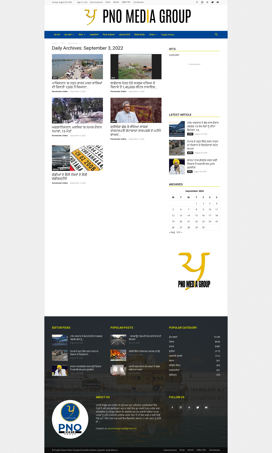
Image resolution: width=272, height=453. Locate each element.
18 (216, 215)
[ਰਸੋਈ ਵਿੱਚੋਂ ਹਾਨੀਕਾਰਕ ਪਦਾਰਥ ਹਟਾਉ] (118, 355)
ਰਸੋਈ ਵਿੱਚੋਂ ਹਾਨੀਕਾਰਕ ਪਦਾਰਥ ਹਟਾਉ (144, 351)
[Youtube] (217, 2)
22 (196, 221)
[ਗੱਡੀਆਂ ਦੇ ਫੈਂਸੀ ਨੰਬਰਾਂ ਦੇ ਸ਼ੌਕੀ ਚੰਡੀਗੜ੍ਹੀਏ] (77, 158)
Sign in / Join (82, 2)
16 (203, 215)
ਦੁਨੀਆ (55, 78)
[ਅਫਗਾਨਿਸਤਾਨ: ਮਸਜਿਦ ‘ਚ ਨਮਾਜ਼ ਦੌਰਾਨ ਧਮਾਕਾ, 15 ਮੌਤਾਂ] (77, 111)
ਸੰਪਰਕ (108, 2)
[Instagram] (202, 2)
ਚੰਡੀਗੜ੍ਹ (56, 169)
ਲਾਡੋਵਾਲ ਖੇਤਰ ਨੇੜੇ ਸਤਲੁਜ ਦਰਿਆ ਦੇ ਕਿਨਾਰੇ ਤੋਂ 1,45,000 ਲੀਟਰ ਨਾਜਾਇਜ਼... (133, 85)
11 (216, 209)
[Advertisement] (194, 85)
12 (173, 215)
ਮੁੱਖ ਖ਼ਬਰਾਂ (68, 35)
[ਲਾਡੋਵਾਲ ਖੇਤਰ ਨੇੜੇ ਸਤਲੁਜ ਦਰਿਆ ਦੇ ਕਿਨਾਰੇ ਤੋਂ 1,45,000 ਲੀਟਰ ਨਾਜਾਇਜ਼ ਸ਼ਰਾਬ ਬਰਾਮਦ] (136, 66)
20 (181, 221)
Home (54, 43)
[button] (216, 34)
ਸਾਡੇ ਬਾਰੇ (116, 2)
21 (188, 221)
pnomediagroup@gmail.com (122, 428)
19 (173, 221)
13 (181, 215)
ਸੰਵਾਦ (81, 35)
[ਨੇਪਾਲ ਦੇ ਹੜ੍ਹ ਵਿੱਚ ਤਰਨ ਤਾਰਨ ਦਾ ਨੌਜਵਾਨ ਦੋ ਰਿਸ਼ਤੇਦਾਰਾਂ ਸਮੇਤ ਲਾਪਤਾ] (177, 148)
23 (203, 221)
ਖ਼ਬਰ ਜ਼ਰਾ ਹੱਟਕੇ (124, 35)
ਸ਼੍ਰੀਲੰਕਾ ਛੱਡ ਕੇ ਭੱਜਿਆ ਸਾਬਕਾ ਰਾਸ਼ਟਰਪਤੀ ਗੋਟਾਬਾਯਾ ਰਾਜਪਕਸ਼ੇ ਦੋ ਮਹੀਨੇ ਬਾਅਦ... (135, 131)
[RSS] (207, 2)
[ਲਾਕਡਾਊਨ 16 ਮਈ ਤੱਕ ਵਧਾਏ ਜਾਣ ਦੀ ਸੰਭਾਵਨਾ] (118, 340)
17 (210, 215)
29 (196, 227)
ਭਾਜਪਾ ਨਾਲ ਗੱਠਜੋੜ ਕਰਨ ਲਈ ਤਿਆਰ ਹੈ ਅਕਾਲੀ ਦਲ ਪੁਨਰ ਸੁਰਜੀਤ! (202, 164)
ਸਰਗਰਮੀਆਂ (94, 35)
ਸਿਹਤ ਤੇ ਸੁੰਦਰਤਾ (109, 35)
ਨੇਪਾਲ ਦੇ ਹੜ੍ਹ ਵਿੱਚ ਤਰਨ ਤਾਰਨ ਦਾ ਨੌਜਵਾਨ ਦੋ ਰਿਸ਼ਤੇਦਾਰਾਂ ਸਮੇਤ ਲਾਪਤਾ (202, 145)
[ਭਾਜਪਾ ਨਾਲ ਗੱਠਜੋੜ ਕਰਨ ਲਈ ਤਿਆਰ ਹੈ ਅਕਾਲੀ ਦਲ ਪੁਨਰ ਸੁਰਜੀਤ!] (177, 166)
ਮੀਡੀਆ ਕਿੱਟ (126, 2)
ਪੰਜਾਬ (113, 78)
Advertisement (96, 2)
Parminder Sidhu (60, 91)
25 (216, 221)
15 (196, 215)
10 (210, 209)
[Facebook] (197, 2)
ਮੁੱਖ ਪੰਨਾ (57, 35)
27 (181, 227)
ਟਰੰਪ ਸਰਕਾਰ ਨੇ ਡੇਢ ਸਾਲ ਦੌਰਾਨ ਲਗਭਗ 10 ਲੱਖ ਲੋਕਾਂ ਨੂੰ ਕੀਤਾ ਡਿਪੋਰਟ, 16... (203, 126)
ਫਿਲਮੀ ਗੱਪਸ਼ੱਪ (139, 35)
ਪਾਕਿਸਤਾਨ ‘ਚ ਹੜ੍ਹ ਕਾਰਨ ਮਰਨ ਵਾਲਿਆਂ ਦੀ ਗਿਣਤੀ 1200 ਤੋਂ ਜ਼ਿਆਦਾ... (77, 85)
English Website (167, 35)
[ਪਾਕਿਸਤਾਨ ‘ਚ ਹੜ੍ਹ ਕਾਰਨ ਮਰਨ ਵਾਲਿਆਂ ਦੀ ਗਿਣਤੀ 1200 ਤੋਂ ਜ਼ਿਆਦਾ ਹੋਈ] (77, 66)
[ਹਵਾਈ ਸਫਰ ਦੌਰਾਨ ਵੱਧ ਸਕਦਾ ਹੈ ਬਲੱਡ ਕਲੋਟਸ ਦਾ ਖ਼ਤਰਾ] (118, 370)
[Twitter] (212, 2)
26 (173, 227)
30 (203, 227)
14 (188, 215)
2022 (62, 43)
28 (188, 227)
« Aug (172, 232)
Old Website (138, 2)
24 (210, 221)
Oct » (179, 232)
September (73, 43)
